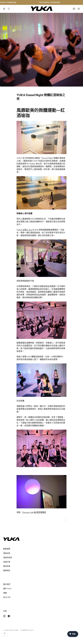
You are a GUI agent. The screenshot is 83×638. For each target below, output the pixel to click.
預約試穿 (6, 553)
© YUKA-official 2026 (10, 630)
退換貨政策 (7, 557)
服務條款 (6, 570)
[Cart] (79, 9)
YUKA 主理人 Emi (25, 230)
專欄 (5, 593)
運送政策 (6, 566)
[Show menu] (4, 8)
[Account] (74, 9)
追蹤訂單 (6, 562)
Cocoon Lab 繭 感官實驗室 (34, 512)
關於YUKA (7, 588)
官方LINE (6, 597)
